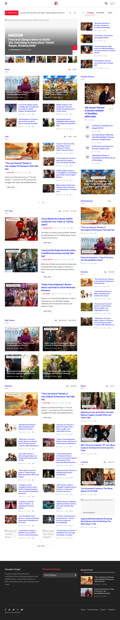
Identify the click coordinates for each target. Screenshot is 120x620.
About (83, 610)
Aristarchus (47, 228)
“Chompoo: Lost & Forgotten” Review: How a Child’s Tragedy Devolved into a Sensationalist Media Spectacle (28, 489)
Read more (11, 187)
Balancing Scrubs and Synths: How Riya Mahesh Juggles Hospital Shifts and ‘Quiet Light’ (31, 42)
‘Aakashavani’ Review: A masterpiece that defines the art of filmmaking (103, 158)
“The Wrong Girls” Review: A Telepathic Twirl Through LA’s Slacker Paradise (66, 533)
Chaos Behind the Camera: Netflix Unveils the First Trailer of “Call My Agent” (57, 221)
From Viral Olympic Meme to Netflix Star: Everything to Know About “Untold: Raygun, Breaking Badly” (54, 13)
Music (112, 386)
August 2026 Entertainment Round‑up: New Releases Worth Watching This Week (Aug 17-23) (96, 521)
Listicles (111, 462)
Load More (41, 546)
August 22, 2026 (58, 294)
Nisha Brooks (48, 259)
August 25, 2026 (13, 97)
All (69, 69)
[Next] (43, 202)
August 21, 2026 (25, 463)
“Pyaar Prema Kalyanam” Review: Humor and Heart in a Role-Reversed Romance (58, 287)
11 (72, 195)
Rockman (13, 50)
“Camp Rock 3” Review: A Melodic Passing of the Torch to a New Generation (28, 533)
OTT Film (66, 211)
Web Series (63, 320)
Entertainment (16, 35)
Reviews (111, 272)
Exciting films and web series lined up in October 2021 (103, 63)
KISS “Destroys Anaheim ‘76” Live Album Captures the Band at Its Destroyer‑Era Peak (98, 448)
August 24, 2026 (63, 180)
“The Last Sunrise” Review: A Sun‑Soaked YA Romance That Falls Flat (21, 166)
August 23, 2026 (60, 259)
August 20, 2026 (25, 525)
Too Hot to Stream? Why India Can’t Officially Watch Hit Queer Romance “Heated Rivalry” (103, 137)
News (74, 69)
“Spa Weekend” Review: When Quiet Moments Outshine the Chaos (103, 294)
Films (70, 137)
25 (96, 494)
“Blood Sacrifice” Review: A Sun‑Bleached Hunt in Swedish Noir (66, 473)
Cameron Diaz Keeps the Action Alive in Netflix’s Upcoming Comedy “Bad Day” (58, 253)
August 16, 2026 (87, 527)
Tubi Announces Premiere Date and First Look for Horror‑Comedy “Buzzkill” (28, 121)
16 (73, 259)
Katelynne (10, 172)
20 (60, 376)
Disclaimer (111, 610)
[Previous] (39, 202)
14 (22, 97)
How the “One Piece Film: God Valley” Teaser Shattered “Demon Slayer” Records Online (57, 92)
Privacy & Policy (93, 610)
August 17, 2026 (63, 538)
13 (60, 97)
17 (72, 494)
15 (72, 180)
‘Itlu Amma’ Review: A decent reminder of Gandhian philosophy (102, 25)
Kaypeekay (46, 294)
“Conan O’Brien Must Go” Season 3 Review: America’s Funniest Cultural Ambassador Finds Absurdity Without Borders (66, 458)
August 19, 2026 (63, 525)
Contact (103, 610)
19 (72, 465)
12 (72, 114)
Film (74, 137)
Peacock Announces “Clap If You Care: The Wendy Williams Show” (104, 591)
